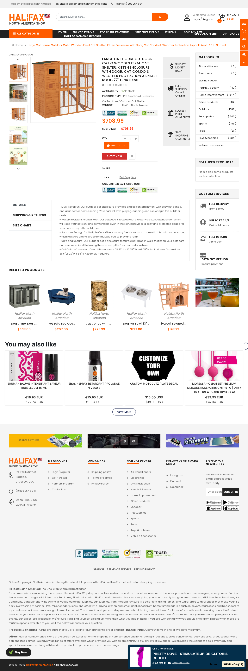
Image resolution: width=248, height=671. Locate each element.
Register (208, 19)
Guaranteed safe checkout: (121, 184)
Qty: (105, 138)
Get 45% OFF (59, 478)
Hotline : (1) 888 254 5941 (129, 3)
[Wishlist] (132, 156)
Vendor (107, 105)
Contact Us (59, 489)
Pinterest (175, 481)
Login (196, 19)
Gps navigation (208, 80)
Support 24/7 (219, 220)
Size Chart (22, 225)
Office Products (140, 501)
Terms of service (101, 478)
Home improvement (211, 95)
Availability (110, 91)
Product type (111, 96)
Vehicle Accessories (144, 536)
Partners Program (63, 483)
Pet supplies (206, 116)
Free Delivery (219, 204)
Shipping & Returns (29, 215)
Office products (208, 102)
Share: (106, 168)
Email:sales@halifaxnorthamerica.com (83, 3)
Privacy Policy (99, 483)
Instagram (176, 475)
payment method (215, 259)
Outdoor (204, 109)
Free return (218, 237)
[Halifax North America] (25, 462)
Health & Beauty (141, 489)
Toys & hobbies (208, 138)
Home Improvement (143, 495)
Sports (203, 123)
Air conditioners (208, 66)
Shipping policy (101, 472)
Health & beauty (209, 88)
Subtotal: (109, 129)
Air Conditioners (141, 472)
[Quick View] (34, 313)
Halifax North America (135, 105)
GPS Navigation (140, 483)
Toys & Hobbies (140, 530)
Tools (202, 131)
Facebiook (176, 487)
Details (19, 205)
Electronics (205, 73)
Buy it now (114, 156)
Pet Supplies (128, 177)
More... (214, 664)
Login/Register (61, 472)
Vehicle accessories (211, 145)
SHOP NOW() (233, 664)
